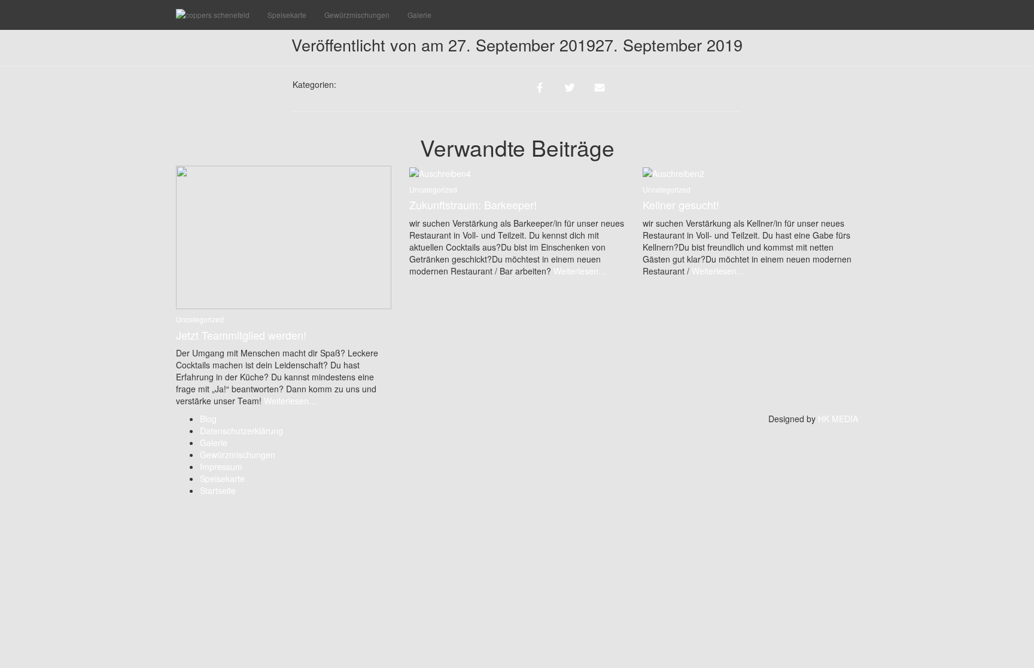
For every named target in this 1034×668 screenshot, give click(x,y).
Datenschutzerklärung (241, 431)
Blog (208, 419)
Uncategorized (200, 319)
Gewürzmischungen (357, 15)
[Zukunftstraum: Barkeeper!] (440, 172)
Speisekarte (286, 15)
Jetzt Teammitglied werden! (241, 335)
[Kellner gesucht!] (673, 172)
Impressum (221, 466)
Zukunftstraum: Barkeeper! (473, 204)
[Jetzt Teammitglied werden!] (283, 236)
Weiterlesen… (289, 401)
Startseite (218, 490)
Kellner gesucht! (681, 204)
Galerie (419, 15)
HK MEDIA (838, 419)
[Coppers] (212, 15)
